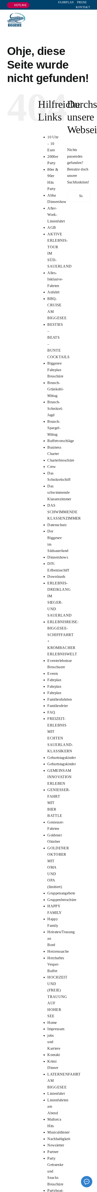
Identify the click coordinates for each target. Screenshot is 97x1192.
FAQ (51, 712)
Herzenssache (58, 951)
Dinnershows (57, 557)
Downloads (56, 577)
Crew (51, 467)
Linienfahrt (56, 1093)
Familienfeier (57, 706)
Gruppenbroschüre (61, 900)
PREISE (82, 2)
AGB (51, 227)
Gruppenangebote (61, 893)
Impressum (55, 1029)
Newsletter (55, 1145)
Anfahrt (53, 292)
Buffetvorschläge (60, 441)
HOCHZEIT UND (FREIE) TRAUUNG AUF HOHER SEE (57, 996)
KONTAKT (83, 7)
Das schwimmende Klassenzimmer (59, 492)
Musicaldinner (58, 1132)
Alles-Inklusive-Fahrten (55, 279)
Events (52, 674)
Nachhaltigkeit (58, 1139)
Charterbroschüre (60, 460)
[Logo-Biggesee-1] (16, 14)
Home (52, 1023)
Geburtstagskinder (61, 758)
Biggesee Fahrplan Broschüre (55, 369)
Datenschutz (57, 525)
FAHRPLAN (66, 2)
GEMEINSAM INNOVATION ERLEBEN (59, 777)
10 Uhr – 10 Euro (52, 143)
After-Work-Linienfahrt (56, 214)
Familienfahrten (59, 699)
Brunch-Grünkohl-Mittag (55, 389)
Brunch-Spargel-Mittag (54, 427)
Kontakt (53, 1055)
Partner (52, 1152)
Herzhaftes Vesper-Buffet (55, 964)
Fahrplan (54, 680)
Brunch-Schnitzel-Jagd (55, 408)
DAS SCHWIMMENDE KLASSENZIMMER (64, 511)
